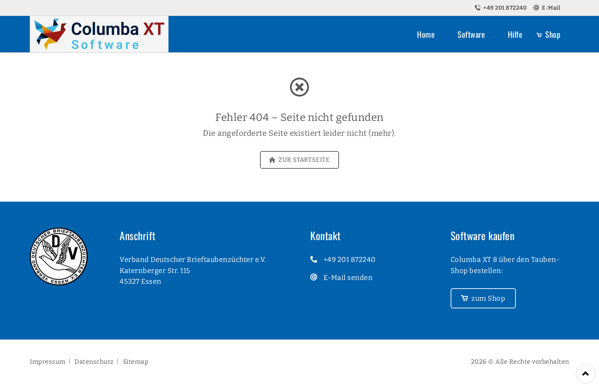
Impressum (48, 362)
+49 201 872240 (349, 259)
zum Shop (487, 298)
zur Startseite (303, 160)
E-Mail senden (348, 277)
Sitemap (136, 362)
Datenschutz (94, 362)
